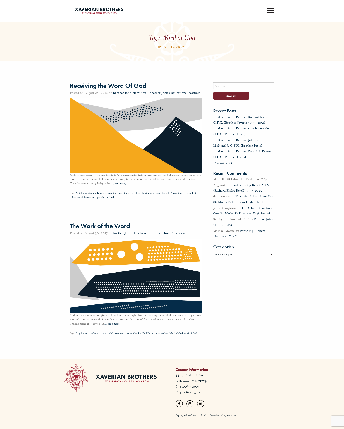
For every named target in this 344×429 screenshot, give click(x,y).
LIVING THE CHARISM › (172, 47)
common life (107, 333)
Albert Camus (92, 333)
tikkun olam (162, 333)
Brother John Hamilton (129, 93)
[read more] (118, 183)
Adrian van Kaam (94, 193)
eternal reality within (140, 193)
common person (123, 333)
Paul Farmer (148, 333)
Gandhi (137, 333)
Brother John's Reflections (168, 93)
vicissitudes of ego (90, 197)
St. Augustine (174, 193)
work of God (190, 333)
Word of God (107, 197)
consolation (110, 193)
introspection (159, 193)
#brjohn (80, 193)
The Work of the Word (100, 226)
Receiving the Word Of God (108, 86)
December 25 (222, 163)
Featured (194, 93)
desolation (123, 193)
